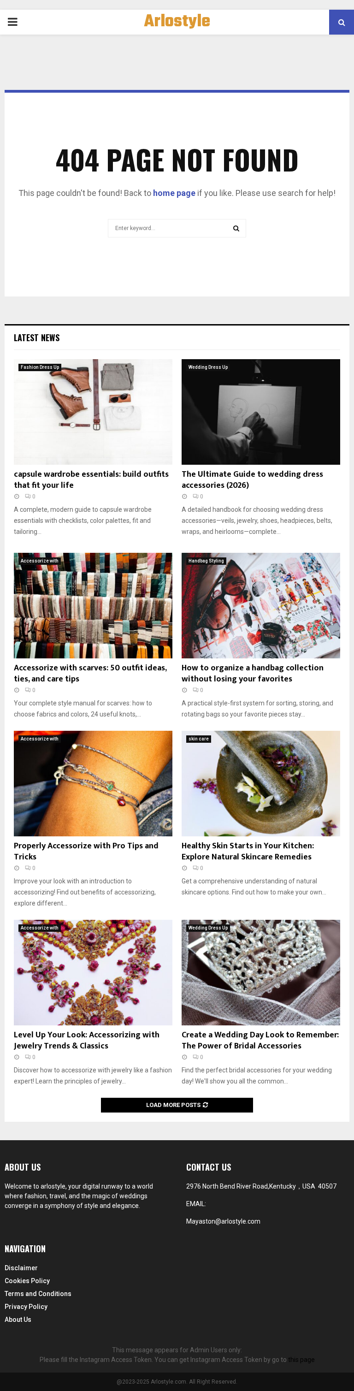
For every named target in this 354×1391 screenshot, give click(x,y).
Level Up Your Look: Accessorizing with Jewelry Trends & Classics (86, 1040)
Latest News (36, 337)
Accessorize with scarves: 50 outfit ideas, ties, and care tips (90, 673)
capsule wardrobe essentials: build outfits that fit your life (91, 480)
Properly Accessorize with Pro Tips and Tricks (86, 851)
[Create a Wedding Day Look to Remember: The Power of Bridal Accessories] (261, 972)
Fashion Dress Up (40, 367)
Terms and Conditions (38, 1293)
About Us (18, 1319)
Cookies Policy (27, 1280)
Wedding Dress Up (208, 367)
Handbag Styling (206, 560)
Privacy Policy (26, 1306)
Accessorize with (40, 560)
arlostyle (53, 1186)
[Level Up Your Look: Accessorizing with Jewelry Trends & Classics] (93, 972)
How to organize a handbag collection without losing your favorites (253, 673)
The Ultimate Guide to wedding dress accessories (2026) (252, 480)
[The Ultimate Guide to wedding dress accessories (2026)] (261, 412)
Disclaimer (21, 1268)
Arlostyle (177, 22)
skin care (199, 738)
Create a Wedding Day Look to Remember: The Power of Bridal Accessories (260, 1040)
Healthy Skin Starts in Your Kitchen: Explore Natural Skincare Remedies (248, 851)
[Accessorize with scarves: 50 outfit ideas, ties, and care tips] (93, 605)
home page (174, 193)
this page (301, 1359)
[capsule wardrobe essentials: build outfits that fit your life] (93, 412)
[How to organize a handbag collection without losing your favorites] (261, 605)
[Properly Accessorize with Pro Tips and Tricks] (93, 783)
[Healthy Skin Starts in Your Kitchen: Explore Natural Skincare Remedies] (261, 783)
